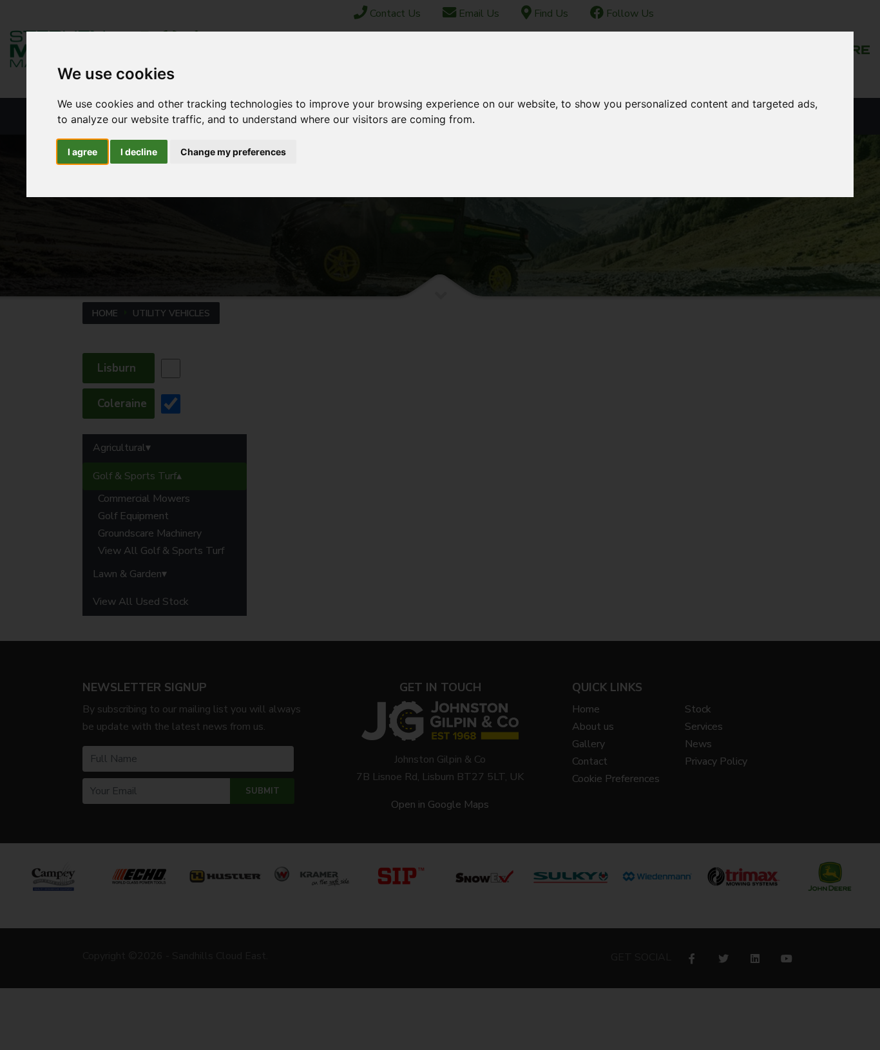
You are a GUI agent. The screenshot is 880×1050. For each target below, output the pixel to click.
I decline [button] (138, 151)
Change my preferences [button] (233, 151)
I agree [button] (82, 151)
